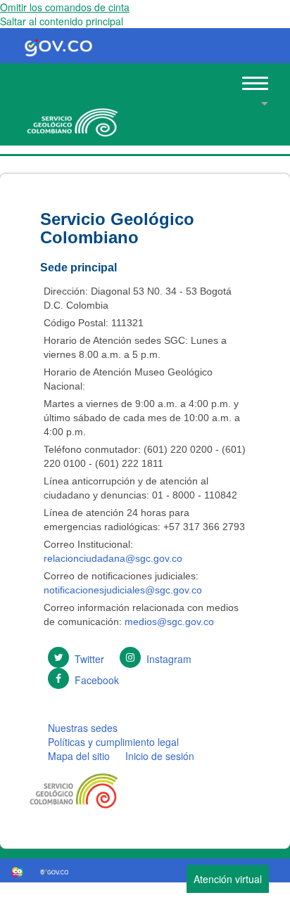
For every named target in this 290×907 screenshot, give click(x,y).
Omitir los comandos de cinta (65, 7)
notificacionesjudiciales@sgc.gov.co (123, 590)
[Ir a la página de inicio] (70, 117)
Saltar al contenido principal (61, 21)
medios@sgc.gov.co (168, 621)
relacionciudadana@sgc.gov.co (113, 558)
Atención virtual (228, 879)
